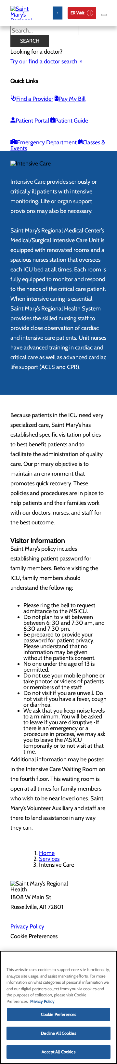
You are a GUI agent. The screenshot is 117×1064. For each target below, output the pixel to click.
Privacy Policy (27, 926)
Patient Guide (71, 120)
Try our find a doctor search (43, 61)
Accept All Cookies (58, 1051)
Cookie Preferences (58, 1014)
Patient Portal (32, 120)
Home (47, 853)
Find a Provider (34, 98)
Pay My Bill (71, 98)
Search (29, 41)
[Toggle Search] (57, 13)
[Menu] (104, 15)
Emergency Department (47, 142)
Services (49, 858)
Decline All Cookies (58, 1033)
